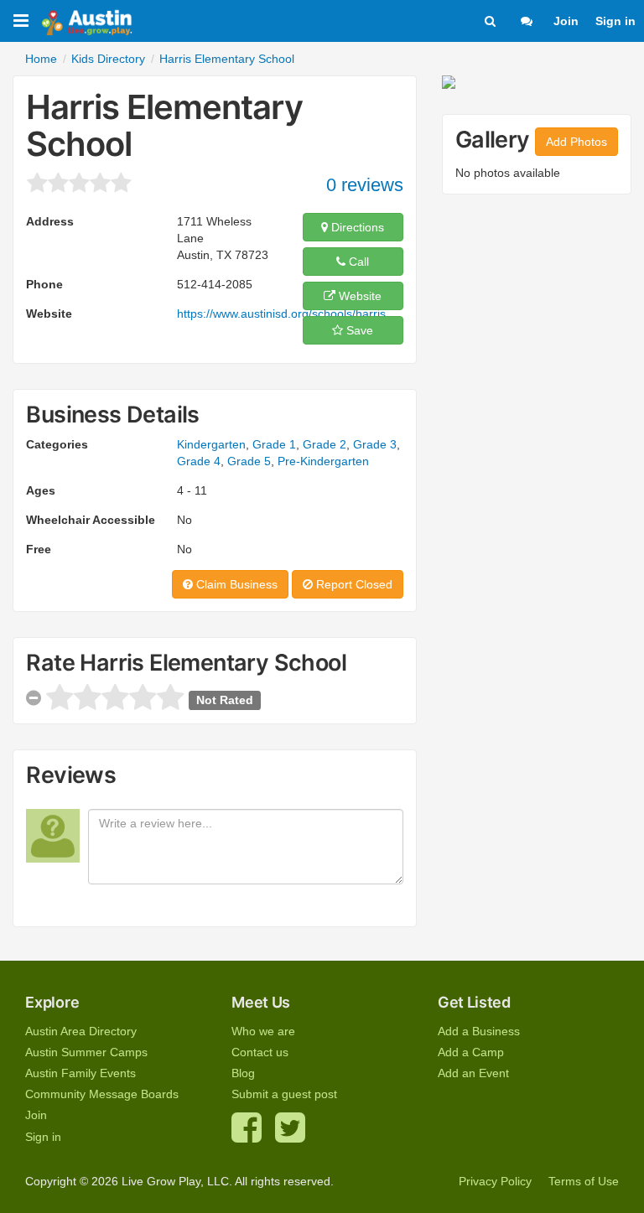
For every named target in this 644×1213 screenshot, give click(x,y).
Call (357, 261)
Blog (243, 1073)
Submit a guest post (284, 1094)
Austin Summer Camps (86, 1052)
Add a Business (479, 1031)
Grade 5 (249, 461)
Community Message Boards (102, 1094)
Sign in (615, 21)
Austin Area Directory (81, 1031)
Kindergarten (211, 444)
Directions (356, 227)
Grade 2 (324, 444)
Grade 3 (375, 444)
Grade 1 (274, 444)
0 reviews (364, 184)
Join (566, 21)
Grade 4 (199, 461)
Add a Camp (471, 1052)
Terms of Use (583, 1181)
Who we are (263, 1031)
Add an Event (473, 1073)
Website (358, 296)
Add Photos (576, 141)
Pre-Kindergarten (323, 461)
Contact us (259, 1052)
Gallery (492, 139)
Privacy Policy (495, 1181)
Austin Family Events (80, 1073)
